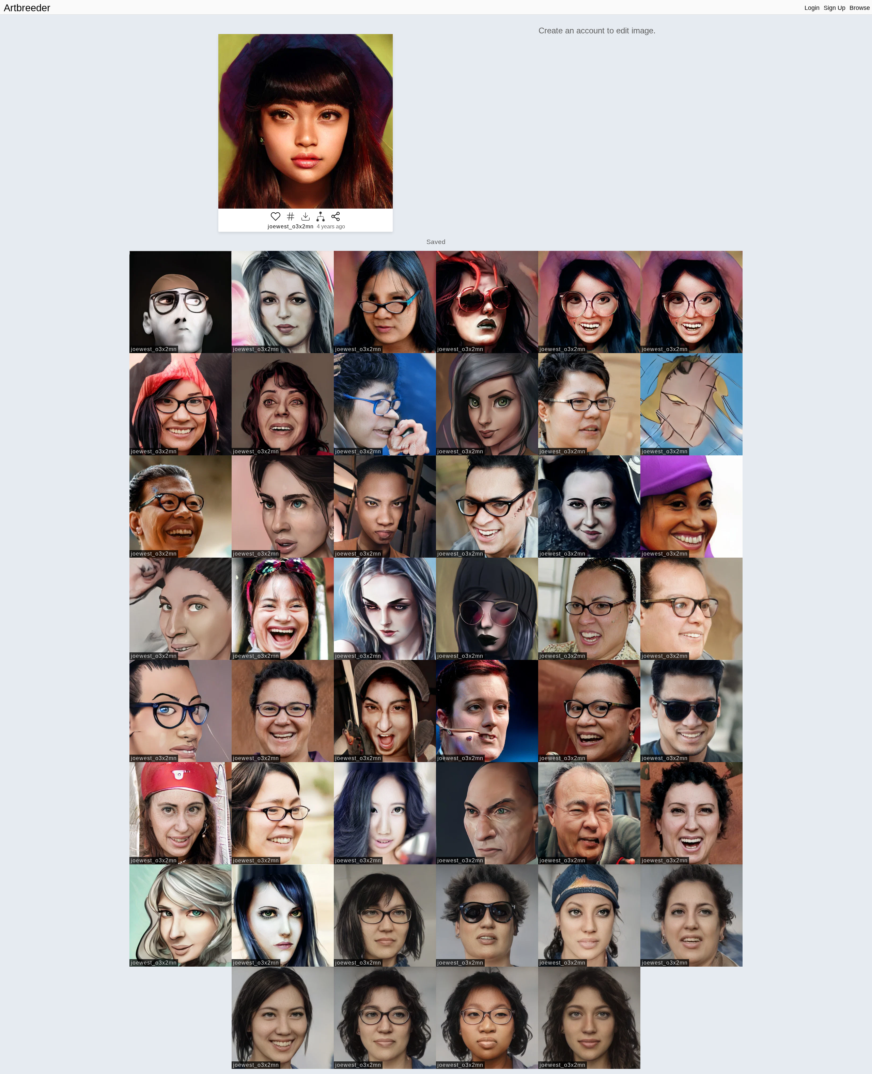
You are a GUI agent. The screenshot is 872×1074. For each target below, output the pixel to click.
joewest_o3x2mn (291, 226)
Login (812, 7)
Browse (860, 7)
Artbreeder (27, 7)
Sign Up (834, 7)
